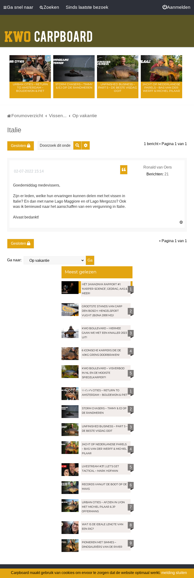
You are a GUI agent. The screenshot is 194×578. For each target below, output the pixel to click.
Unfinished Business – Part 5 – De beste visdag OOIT (117, 87)
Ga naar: (14, 260)
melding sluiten (174, 573)
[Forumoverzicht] (48, 33)
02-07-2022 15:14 (28, 171)
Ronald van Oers (157, 167)
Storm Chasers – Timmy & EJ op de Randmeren (74, 85)
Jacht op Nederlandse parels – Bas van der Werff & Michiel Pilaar (161, 87)
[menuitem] (176, 7)
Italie (14, 130)
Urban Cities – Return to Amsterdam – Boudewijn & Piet (30, 87)
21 (166, 174)
